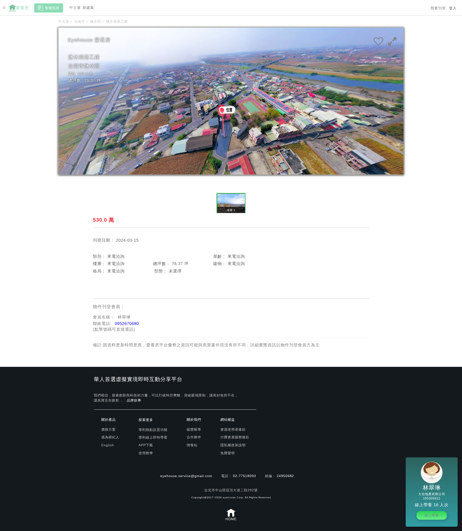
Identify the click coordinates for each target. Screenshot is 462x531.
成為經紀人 (110, 437)
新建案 (88, 8)
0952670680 (127, 323)
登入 (453, 8)
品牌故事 (134, 400)
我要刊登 (438, 8)
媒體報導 (194, 429)
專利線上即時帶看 (153, 437)
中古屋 (75, 8)
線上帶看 (431, 515)
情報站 (192, 445)
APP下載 (146, 445)
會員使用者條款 (233, 429)
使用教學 (146, 453)
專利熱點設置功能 (153, 430)
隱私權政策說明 (233, 445)
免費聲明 (227, 453)
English (107, 445)
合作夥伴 (194, 437)
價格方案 (108, 429)
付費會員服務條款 (234, 437)
